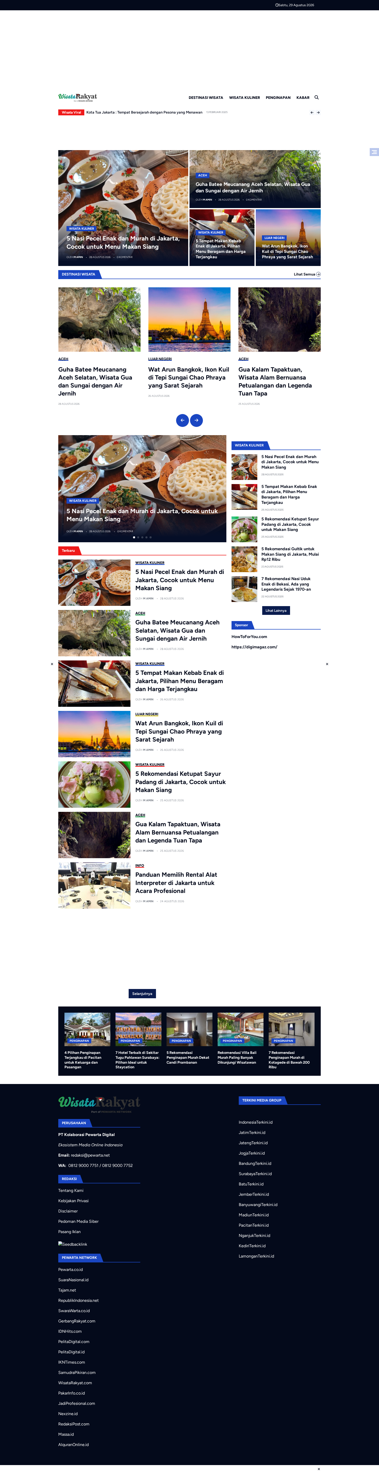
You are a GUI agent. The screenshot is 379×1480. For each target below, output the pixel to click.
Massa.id (66, 1434)
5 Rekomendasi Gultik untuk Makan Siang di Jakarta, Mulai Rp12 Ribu (290, 554)
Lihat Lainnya (276, 610)
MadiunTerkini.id (254, 1214)
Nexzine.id (68, 1413)
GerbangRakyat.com (76, 1321)
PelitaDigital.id (71, 1351)
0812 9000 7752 (117, 1165)
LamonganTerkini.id (256, 1256)
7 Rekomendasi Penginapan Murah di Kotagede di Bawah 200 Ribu (289, 1059)
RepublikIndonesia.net (78, 1300)
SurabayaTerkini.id (255, 1173)
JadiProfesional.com (76, 1403)
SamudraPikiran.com (77, 1372)
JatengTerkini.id (253, 1142)
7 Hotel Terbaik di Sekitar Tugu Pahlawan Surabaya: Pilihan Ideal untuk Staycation (137, 1059)
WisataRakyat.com (75, 1382)
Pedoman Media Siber (78, 1221)
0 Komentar (125, 257)
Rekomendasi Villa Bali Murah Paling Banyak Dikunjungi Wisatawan (237, 1057)
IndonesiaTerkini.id (256, 1122)
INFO (139, 865)
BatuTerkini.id (251, 1184)
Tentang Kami (71, 1190)
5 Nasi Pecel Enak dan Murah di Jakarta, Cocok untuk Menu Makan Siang (179, 579)
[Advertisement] (189, 49)
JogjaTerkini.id (252, 1153)
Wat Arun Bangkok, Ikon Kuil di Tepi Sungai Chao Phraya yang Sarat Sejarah (287, 251)
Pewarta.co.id (70, 1269)
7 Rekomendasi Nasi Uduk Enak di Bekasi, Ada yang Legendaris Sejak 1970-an (286, 584)
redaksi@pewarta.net (90, 1155)
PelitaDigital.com (73, 1341)
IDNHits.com (70, 1331)
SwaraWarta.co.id (74, 1310)
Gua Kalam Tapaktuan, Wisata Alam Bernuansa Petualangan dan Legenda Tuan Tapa (275, 381)
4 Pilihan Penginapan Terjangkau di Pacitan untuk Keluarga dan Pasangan (82, 1059)
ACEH (202, 175)
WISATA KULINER (244, 97)
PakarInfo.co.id (71, 1393)
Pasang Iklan (69, 1231)
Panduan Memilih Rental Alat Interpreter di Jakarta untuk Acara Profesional (176, 882)
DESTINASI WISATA (206, 97)
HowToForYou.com (249, 636)
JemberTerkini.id (254, 1194)
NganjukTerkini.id (254, 1235)
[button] (312, 112)
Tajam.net (67, 1290)
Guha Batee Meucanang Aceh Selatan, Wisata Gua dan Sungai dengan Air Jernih (95, 381)
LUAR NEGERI (274, 238)
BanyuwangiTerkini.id (258, 1204)
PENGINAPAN (278, 97)
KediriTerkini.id (252, 1245)
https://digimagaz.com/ (254, 646)
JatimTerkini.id (252, 1132)
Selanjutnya (142, 993)
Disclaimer (68, 1211)
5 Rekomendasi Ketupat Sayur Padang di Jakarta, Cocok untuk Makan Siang (180, 781)
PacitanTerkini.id (254, 1225)
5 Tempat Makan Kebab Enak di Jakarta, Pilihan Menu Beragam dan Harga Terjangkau (221, 248)
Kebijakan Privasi (73, 1200)
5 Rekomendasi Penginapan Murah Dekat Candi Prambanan (188, 1057)
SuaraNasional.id (73, 1279)
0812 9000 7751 (83, 1165)
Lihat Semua (305, 274)
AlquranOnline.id (73, 1444)
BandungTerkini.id (255, 1163)
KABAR (302, 97)
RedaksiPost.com (73, 1424)
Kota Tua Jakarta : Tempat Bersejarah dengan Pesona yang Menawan (144, 112)
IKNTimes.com (71, 1362)
